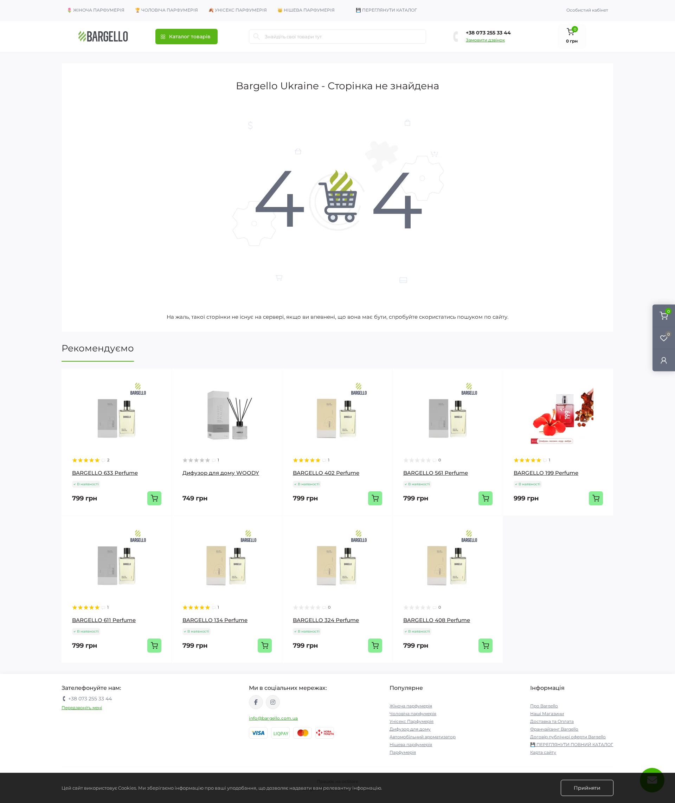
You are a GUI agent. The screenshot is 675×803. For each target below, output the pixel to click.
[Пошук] (256, 37)
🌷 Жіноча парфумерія (95, 10)
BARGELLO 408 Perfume (436, 620)
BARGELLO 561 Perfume (435, 473)
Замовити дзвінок (485, 40)
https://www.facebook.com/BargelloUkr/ (256, 702)
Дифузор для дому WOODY (220, 473)
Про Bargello (544, 705)
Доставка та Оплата (552, 721)
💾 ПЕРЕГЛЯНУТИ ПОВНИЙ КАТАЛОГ (571, 744)
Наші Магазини (547, 713)
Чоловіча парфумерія (413, 713)
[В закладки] (161, 392)
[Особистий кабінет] (663, 360)
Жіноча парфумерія (411, 705)
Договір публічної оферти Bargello (568, 736)
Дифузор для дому (410, 729)
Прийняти (587, 788)
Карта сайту (543, 752)
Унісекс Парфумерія (411, 721)
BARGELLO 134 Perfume (215, 620)
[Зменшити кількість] (525, 526)
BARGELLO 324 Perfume (326, 620)
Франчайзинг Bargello (554, 729)
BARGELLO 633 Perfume (105, 473)
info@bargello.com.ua (273, 718)
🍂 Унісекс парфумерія (237, 10)
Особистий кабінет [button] (587, 10)
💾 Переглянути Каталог (386, 10)
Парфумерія (403, 752)
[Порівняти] (161, 406)
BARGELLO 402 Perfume (326, 473)
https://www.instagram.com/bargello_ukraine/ (273, 702)
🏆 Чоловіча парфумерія (166, 10)
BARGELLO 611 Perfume (104, 620)
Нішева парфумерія (411, 744)
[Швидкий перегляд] (161, 379)
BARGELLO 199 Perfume (546, 473)
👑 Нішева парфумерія (306, 10)
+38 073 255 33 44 (488, 33)
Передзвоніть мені (82, 707)
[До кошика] (154, 498)
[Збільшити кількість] (591, 526)
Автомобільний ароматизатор (423, 736)
